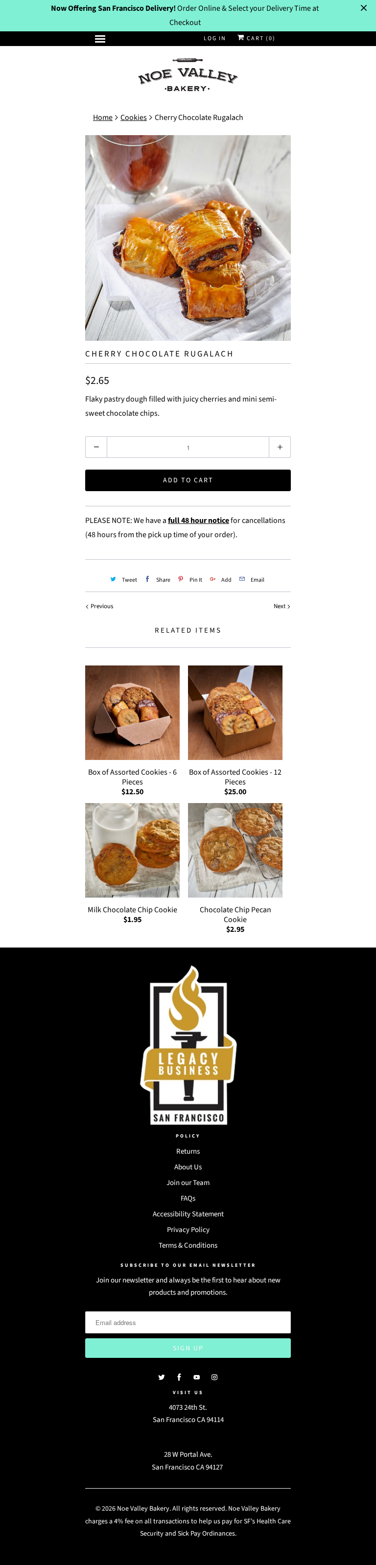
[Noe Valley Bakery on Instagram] (214, 1377)
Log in (215, 38)
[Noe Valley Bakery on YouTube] (196, 1377)
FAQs (188, 1198)
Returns (188, 1151)
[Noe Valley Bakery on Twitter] (161, 1377)
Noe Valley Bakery (143, 1509)
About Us (188, 1167)
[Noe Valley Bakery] (188, 75)
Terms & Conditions (188, 1245)
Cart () (260, 38)
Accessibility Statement (188, 1214)
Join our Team (188, 1183)
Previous (101, 606)
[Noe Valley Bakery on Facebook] (179, 1377)
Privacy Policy (188, 1230)
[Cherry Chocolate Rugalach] (188, 238)
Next (280, 606)
